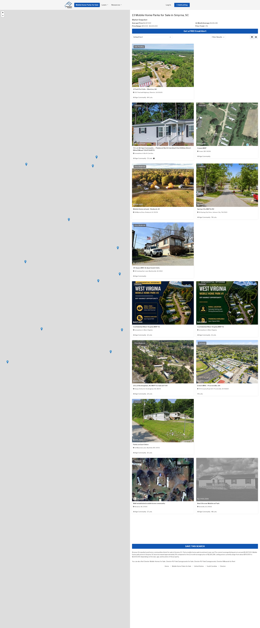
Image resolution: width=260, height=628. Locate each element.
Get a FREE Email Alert (195, 31)
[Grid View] (256, 37)
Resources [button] (115, 5)
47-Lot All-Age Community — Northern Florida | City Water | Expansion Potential (160, 269)
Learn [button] (104, 5)
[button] (184, 5)
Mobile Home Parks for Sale (87, 5)
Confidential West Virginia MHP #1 (146, 505)
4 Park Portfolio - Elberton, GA (145, 207)
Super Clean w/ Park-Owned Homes (146, 89)
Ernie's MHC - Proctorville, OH (208, 623)
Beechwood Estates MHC (143, 623)
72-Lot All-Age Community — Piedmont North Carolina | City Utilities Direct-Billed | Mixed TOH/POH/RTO (226, 208)
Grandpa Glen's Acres (205, 564)
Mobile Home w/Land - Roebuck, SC (210, 329)
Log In (168, 5)
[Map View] (252, 37)
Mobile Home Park (140, 148)
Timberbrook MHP (140, 564)
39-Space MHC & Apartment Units (210, 388)
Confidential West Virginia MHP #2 (146, 446)
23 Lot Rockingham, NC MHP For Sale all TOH (214, 505)
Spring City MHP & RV (141, 388)
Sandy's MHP (202, 148)
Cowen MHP (137, 329)
